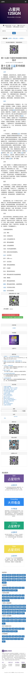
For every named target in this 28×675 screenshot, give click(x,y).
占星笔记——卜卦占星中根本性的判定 (11, 356)
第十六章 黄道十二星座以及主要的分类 (14, 317)
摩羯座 (16, 608)
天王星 (4, 590)
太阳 (3, 587)
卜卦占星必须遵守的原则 (9, 391)
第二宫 (8, 618)
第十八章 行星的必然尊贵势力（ (10, 399)
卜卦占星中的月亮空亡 (8, 395)
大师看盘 (14, 508)
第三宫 (12, 618)
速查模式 (23, 575)
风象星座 (9, 613)
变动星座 (13, 613)
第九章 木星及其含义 (8, 394)
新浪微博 (10, 664)
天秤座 (4, 608)
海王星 (8, 590)
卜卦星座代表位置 (7, 378)
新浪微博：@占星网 (19, 26)
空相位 (4, 600)
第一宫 (4, 618)
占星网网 (11, 653)
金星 (13, 587)
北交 (22, 638)
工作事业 (9, 580)
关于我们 (4, 664)
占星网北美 (4, 665)
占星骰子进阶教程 (7, 386)
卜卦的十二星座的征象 (8, 365)
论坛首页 (9, 575)
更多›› (16, 590)
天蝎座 (8, 608)
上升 (15, 598)
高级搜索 (9, 26)
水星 (10, 587)
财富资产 (23, 577)
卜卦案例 (14, 328)
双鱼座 (24, 608)
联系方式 (13, 575)
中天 (19, 598)
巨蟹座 (16, 605)
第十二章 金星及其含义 (8, 403)
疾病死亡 (18, 580)
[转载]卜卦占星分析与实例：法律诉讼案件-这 (13, 361)
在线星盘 (18, 577)
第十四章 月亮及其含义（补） (12, 315)
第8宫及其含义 (7, 402)
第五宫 (20, 618)
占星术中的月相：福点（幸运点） (10, 389)
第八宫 (8, 621)
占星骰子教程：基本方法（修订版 (10, 387)
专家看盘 (14, 332)
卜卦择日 (21, 38)
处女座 (24, 605)
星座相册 (4, 577)
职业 (5, 418)
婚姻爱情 (4, 580)
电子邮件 (10, 665)
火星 (16, 587)
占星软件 (14, 485)
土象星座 (4, 613)
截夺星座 (13, 610)
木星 (20, 587)
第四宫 (16, 618)
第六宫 (24, 618)
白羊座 (4, 605)
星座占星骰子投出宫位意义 (9, 390)
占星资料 (14, 556)
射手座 (12, 608)
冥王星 (12, 590)
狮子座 (20, 605)
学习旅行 (13, 580)
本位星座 (9, 610)
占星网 (2, 1)
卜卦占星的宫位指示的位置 (9, 373)
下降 (19, 638)
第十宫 (16, 621)
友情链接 (4, 667)
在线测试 (9, 577)
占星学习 (14, 348)
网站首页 (4, 575)
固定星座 (4, 610)
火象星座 (18, 610)
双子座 (12, 605)
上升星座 (18, 613)
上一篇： (11, 315)
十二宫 (24, 621)
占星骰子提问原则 (7, 404)
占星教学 (14, 532)
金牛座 (8, 605)
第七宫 (4, 621)
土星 (23, 587)
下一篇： (12, 317)
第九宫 (12, 621)
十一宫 (20, 621)
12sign (16, 672)
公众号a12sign (22, 25)
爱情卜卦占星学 (7, 370)
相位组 (22, 598)
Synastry (15, 416)
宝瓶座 (20, 608)
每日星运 (13, 577)
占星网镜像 (17, 665)
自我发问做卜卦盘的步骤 (9, 401)
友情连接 (4, 582)
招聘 (3, 668)
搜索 (14, 33)
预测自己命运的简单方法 (9, 398)
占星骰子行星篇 (7, 393)
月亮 (6, 587)
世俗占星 (15, 38)
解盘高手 (23, 580)
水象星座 (23, 610)
